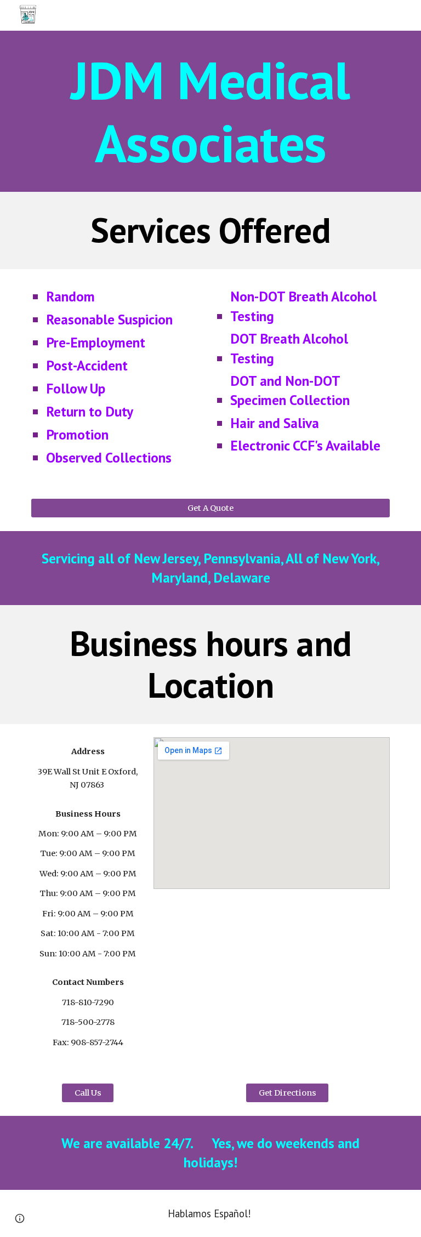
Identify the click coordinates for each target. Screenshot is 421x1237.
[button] (19, 1218)
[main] (210, 111)
